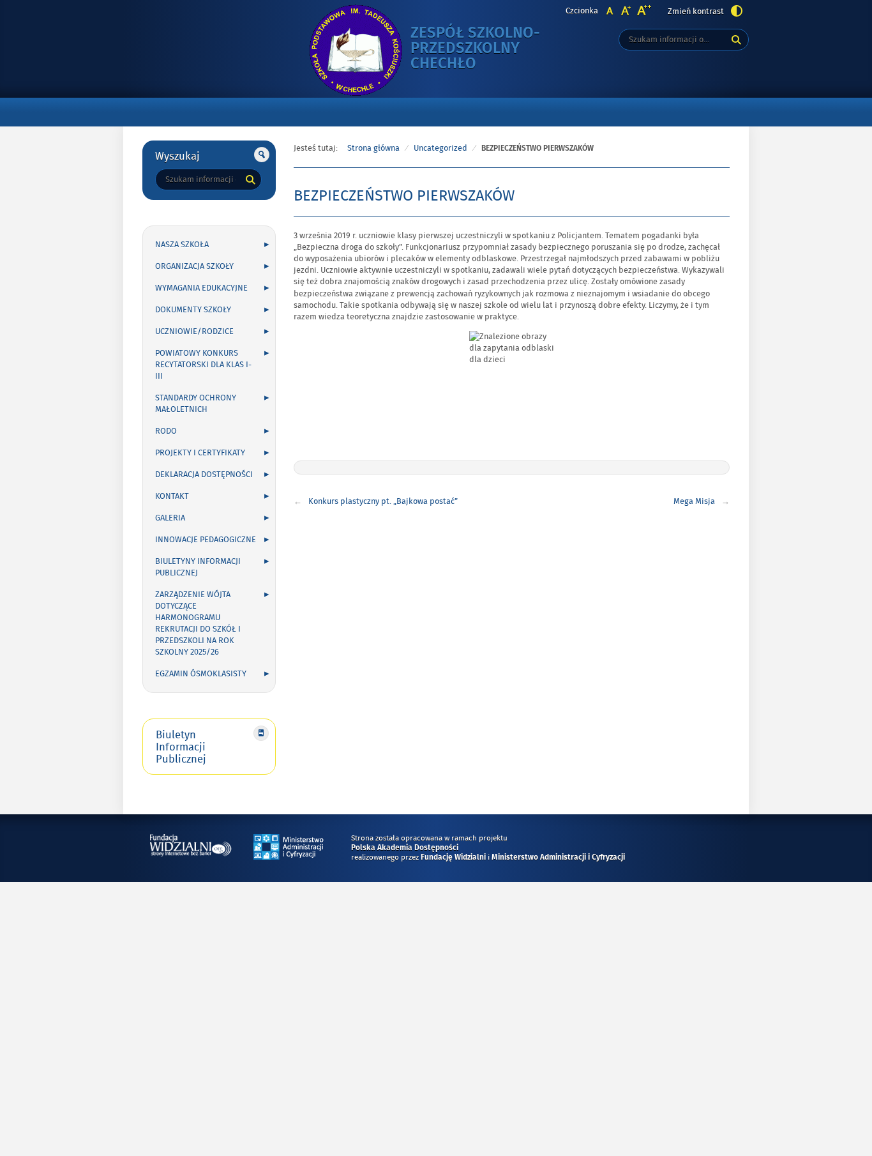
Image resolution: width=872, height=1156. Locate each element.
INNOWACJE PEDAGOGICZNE (205, 539)
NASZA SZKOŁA (182, 244)
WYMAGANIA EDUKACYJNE (201, 288)
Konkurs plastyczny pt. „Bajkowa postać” (383, 501)
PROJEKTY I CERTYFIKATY (200, 453)
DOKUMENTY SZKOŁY (193, 310)
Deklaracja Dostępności (204, 474)
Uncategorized (440, 148)
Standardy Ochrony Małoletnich (195, 403)
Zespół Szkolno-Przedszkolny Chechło (487, 49)
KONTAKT (172, 496)
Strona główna (373, 148)
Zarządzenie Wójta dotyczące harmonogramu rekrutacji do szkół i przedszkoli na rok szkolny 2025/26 (198, 623)
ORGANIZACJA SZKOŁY (194, 266)
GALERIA (170, 518)
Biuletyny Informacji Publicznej (198, 567)
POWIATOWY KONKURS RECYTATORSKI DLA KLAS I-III (203, 364)
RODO (166, 431)
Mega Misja (694, 501)
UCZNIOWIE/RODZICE (194, 331)
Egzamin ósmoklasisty (200, 674)
